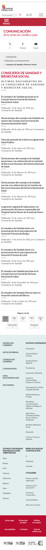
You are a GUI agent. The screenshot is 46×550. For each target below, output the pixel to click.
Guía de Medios (32, 500)
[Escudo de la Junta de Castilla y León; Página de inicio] (7, 10)
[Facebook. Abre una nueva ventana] (23, 44)
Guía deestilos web (36, 530)
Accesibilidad (10, 529)
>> (34, 326)
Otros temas (41, 15)
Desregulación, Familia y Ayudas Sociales (34, 388)
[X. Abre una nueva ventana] (10, 44)
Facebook (29, 461)
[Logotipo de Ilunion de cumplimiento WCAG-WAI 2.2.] (35, 545)
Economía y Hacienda (34, 373)
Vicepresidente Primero (31, 355)
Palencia (6, 473)
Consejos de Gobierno (9, 361)
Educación (30, 432)
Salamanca (7, 478)
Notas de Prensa (11, 352)
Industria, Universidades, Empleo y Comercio (33, 380)
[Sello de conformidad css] (8, 544)
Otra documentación (11, 377)
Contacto (23, 529)
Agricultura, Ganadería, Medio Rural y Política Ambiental (33, 416)
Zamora (6, 498)
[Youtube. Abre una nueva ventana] (35, 44)
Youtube (29, 466)
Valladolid (6, 493)
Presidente (30, 349)
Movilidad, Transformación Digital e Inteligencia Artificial (33, 405)
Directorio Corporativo (30, 494)
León (5, 468)
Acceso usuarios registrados (32, 479)
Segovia (6, 483)
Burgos (5, 463)
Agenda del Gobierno (8, 344)
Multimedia (8, 385)
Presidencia (30, 368)
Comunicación (11, 57)
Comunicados (10, 369)
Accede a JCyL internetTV (31, 487)
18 (40, 319)
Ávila (5, 458)
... (32, 319)
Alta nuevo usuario (33, 505)
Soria (5, 488)
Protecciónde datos (23, 521)
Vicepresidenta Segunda (31, 362)
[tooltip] (27, 15)
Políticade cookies (36, 521)
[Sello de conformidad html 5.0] (20, 544)
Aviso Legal (9, 520)
